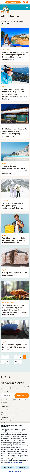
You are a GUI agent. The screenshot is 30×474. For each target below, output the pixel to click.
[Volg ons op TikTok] (5, 377)
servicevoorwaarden (20, 400)
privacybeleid (8, 400)
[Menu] (27, 7)
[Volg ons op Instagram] (9, 377)
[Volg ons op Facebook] (1, 377)
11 (16, 362)
